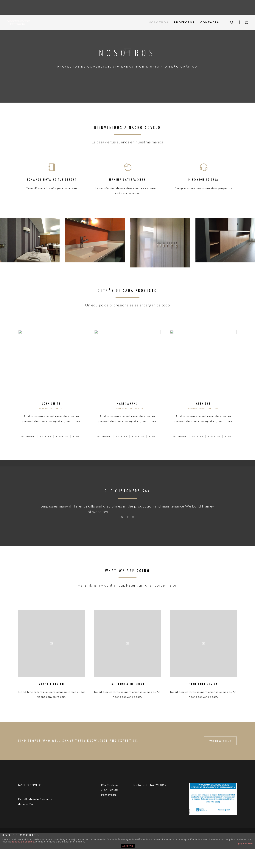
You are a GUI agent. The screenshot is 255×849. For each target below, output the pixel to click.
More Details (160, 248)
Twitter (45, 436)
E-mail (77, 436)
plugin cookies (245, 843)
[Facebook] (239, 22)
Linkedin (62, 436)
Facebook (28, 436)
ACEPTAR (127, 846)
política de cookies (23, 841)
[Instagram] (246, 22)
